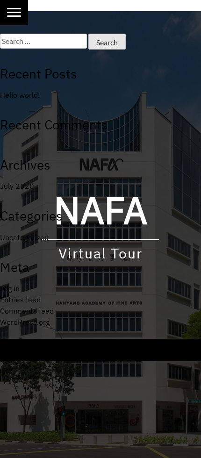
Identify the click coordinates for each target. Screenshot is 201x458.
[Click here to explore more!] (14, 12)
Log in (10, 288)
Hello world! (20, 95)
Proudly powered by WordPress (64, 344)
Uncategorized (24, 237)
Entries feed (20, 299)
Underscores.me (100, 355)
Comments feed (27, 310)
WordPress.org (25, 322)
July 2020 (17, 186)
